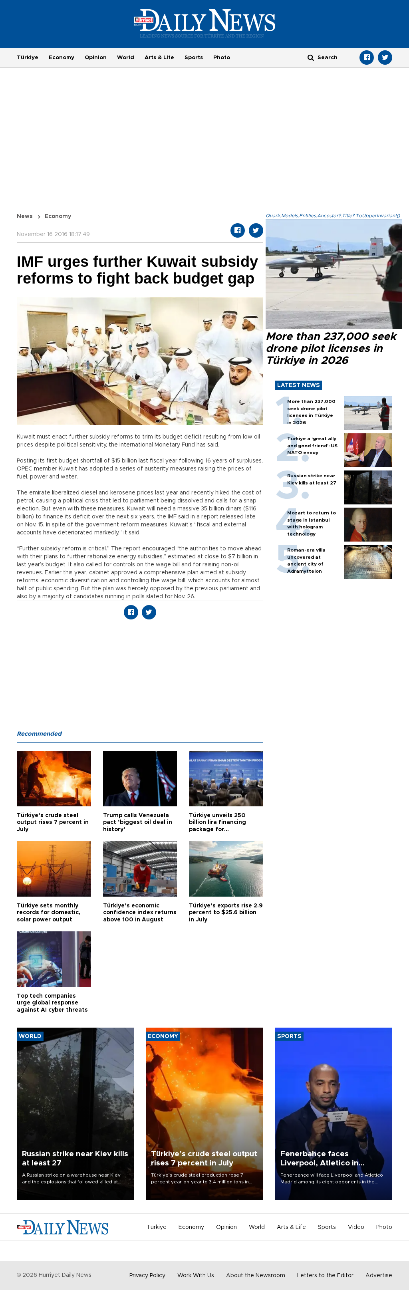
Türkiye (27, 57)
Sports (194, 57)
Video (356, 1227)
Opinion (96, 57)
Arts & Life (159, 57)
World (125, 57)
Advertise (378, 1275)
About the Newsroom (255, 1275)
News (25, 216)
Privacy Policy (147, 1275)
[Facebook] (366, 57)
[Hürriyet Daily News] (205, 23)
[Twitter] (385, 57)
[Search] (311, 57)
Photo (221, 57)
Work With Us (195, 1275)
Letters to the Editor (325, 1275)
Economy (61, 57)
